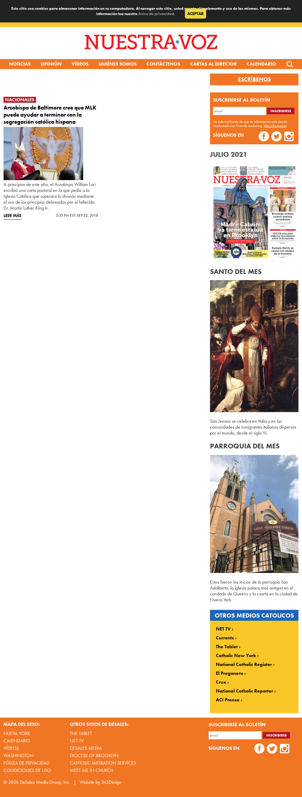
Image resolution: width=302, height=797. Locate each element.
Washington (19, 755)
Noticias (20, 64)
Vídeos (80, 64)
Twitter (276, 137)
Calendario (261, 64)
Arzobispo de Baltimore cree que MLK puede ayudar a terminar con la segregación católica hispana (50, 114)
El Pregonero (229, 673)
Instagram (289, 137)
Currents (225, 638)
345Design (111, 782)
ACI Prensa (227, 700)
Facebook (263, 137)
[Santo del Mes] (254, 410)
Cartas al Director (213, 64)
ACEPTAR (195, 13)
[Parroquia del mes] (254, 571)
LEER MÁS (13, 215)
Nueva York (17, 733)
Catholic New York (236, 656)
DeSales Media (86, 748)
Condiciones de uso (27, 770)
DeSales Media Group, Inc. (45, 782)
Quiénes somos (118, 64)
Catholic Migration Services (103, 763)
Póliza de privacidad (27, 763)
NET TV (223, 629)
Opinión (51, 64)
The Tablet (227, 647)
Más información (275, 125)
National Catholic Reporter (244, 691)
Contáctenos (163, 64)
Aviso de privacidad (156, 13)
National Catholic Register (244, 664)
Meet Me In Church (91, 770)
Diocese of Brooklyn (94, 755)
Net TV (77, 741)
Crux (221, 682)
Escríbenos (254, 79)
